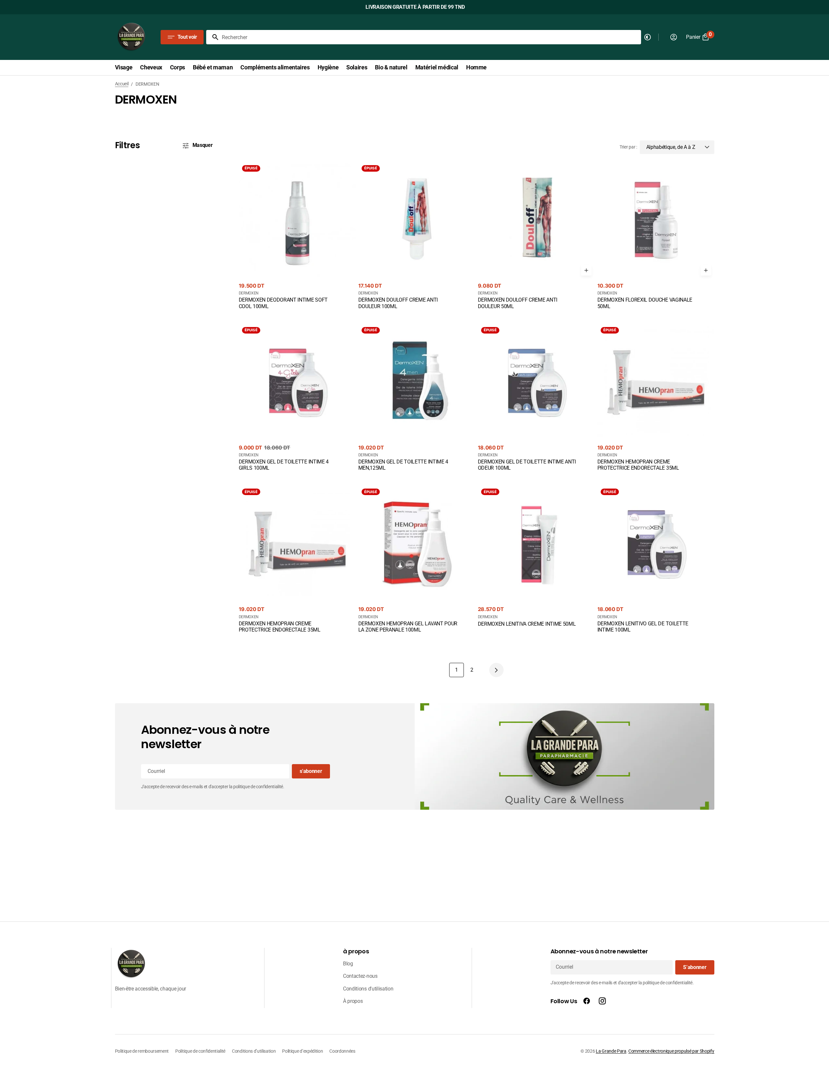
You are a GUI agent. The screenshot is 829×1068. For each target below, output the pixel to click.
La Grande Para (611, 1051)
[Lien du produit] (297, 236)
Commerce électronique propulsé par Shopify (671, 1051)
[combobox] (430, 37)
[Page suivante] (496, 670)
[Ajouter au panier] (586, 270)
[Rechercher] (212, 37)
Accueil (122, 83)
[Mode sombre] (647, 37)
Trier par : (628, 147)
